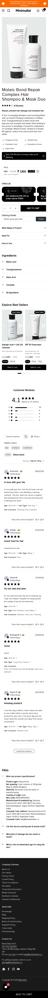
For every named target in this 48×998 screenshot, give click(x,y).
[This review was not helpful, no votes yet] (41, 519)
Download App (8, 931)
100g (34, 361)
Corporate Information (11, 889)
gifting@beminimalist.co (12, 962)
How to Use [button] (7, 243)
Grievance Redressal (11, 899)
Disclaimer (6, 886)
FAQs (4, 915)
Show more (18, 454)
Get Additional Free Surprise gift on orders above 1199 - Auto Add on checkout (24, 4)
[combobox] (33, 461)
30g (39, 361)
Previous (3, 3)
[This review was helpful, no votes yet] (36, 519)
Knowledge (7, 911)
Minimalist (22, 980)
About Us (6, 869)
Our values (6, 872)
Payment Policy (8, 925)
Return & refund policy (12, 921)
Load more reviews (24, 751)
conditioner (27, 448)
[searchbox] (13, 436)
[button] (8, 10)
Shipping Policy (8, 918)
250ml (12, 361)
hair (6, 448)
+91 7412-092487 (9, 946)
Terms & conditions (10, 882)
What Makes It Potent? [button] (12, 228)
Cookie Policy (8, 879)
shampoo (15, 448)
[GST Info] (37, 171)
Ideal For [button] (6, 236)
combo (8, 454)
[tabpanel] (12, 341)
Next (45, 3)
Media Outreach (9, 892)
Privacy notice (8, 876)
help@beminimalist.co (33, 954)
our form (12, 954)
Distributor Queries (10, 896)
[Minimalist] (23, 10)
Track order (7, 928)
